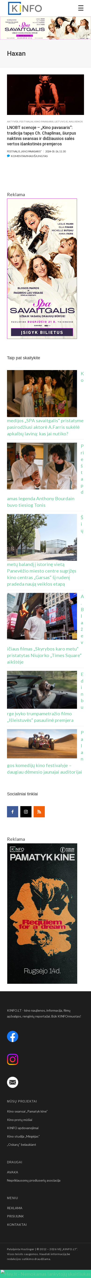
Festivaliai (26, 121)
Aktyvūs (12, 121)
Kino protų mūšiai (19, 1120)
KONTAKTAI (17, 1225)
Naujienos (76, 121)
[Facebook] (12, 811)
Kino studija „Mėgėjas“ (23, 1136)
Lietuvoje (61, 121)
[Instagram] (26, 811)
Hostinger (27, 1249)
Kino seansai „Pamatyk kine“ (27, 1111)
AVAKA (12, 1172)
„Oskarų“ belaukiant (21, 1144)
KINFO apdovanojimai (22, 1128)
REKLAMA (14, 1208)
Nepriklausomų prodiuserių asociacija (33, 1180)
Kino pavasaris (44, 121)
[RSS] (39, 811)
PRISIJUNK (15, 1216)
